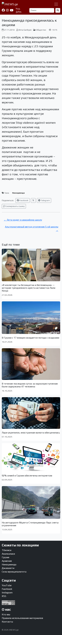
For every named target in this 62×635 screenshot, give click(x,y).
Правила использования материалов (22, 618)
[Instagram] (7, 10)
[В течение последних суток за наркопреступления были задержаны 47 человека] (31, 364)
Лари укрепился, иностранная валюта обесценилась (31, 432)
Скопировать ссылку (15, 206)
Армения (7, 561)
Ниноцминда (18, 193)
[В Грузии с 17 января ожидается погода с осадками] (31, 317)
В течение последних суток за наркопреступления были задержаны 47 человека (30, 385)
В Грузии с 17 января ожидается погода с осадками (30, 337)
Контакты (7, 621)
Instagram (7, 592)
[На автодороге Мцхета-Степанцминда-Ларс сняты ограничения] (31, 502)
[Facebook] (3, 10)
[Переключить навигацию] (56, 4)
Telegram (45, 200)
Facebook (23, 200)
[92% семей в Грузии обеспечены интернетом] (31, 457)
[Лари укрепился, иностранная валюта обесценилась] (31, 413)
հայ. (18, 8)
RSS (4, 596)
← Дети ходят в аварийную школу (23, 219)
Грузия (5, 557)
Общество (41, 30)
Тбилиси (6, 550)
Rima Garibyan (25, 30)
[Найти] (57, 10)
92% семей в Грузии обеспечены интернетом (27, 475)
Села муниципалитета (14, 571)
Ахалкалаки (8, 553)
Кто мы (6, 614)
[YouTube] (11, 10)
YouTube (7, 585)
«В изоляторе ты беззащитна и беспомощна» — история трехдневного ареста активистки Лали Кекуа (28, 288)
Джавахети (8, 568)
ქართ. (19, 12)
